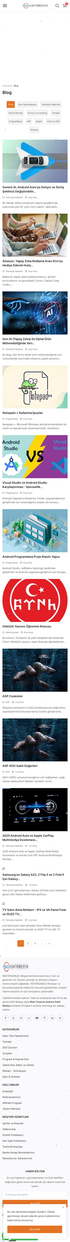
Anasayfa (7, 85)
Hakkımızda (9, 1129)
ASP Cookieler (12, 696)
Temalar (56, 113)
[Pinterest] (45, 1018)
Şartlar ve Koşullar (13, 1123)
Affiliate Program (12, 1102)
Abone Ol (35, 1203)
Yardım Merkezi (11, 1108)
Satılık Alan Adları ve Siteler (18, 1065)
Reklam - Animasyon (14, 1070)
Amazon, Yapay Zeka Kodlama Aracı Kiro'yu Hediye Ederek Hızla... (32, 263)
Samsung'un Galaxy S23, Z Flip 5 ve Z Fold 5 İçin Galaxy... (33, 877)
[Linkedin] (52, 1018)
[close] (63, 1207)
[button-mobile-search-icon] (57, 6)
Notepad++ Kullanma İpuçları (22, 413)
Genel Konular (16, 113)
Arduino (34, 129)
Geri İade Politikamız (14, 1140)
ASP (29, 121)
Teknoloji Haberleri (51, 104)
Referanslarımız (11, 1097)
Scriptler (7, 1053)
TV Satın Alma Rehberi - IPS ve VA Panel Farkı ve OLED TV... (34, 912)
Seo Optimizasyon (27, 104)
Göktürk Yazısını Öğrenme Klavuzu (26, 626)
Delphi (39, 121)
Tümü (11, 104)
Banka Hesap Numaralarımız (18, 1152)
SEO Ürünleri (9, 1047)
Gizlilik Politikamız (12, 1135)
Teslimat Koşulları (12, 1146)
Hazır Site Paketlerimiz (15, 1035)
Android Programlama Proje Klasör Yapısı (31, 556)
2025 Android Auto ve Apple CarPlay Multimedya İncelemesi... (28, 838)
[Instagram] (21, 1018)
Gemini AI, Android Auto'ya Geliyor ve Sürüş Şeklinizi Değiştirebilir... (33, 189)
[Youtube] (37, 1018)
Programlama (15, 121)
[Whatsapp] (29, 1018)
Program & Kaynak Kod (15, 1059)
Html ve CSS (53, 121)
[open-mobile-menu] (5, 6)
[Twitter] (13, 1018)
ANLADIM (35, 1229)
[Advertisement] (35, 35)
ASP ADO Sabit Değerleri (19, 766)
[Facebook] (5, 1018)
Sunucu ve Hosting (37, 113)
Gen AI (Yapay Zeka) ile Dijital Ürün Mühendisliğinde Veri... (26, 341)
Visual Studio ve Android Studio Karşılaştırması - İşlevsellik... (24, 485)
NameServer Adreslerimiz (17, 1158)
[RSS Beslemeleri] (60, 1018)
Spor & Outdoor (11, 1076)
